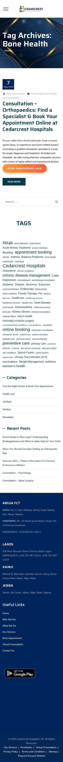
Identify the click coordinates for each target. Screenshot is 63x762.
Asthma (15, 256)
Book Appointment (12, 638)
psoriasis (52, 344)
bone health (50, 257)
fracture (47, 294)
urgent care (8, 357)
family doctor (41, 289)
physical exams (23, 339)
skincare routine (49, 348)
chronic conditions (25, 271)
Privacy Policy (10, 751)
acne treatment (21, 243)
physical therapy (39, 339)
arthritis (6, 257)
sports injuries (42, 353)
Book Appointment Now (25, 168)
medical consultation (40, 312)
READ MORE (14, 181)
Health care (9, 394)
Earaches (44, 284)
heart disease (42, 302)
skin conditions (9, 353)
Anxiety (8, 252)
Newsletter (8, 417)
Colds (55, 275)
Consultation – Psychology (17, 472)
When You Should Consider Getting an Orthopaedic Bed (30, 451)
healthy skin (27, 303)
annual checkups (40, 248)
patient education (40, 334)
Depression (9, 279)
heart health (8, 307)
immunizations (23, 307)
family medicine (10, 294)
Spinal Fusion (26, 352)
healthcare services (11, 303)
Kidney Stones (21, 311)
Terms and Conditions (33, 751)
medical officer (9, 316)
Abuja (8, 243)
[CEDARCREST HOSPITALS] (31, 9)
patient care (25, 334)
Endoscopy (27, 288)
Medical (7, 409)
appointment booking (33, 252)
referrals (6, 348)
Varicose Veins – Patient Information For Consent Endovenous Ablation (29, 463)
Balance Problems (32, 256)
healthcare (18, 297)
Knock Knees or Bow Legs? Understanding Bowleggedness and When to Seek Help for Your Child (31, 439)
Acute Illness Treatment (16, 247)
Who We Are (9, 619)
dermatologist (24, 280)
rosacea (15, 348)
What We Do (9, 625)
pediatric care (9, 339)
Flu (40, 293)
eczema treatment (11, 289)
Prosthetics (26, 747)
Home (6, 50)
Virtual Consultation (13, 644)
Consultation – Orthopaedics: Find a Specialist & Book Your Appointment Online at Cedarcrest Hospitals (30, 116)
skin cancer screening (30, 348)
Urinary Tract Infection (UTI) (30, 357)
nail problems (35, 325)
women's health (14, 366)
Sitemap (53, 751)
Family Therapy (27, 293)
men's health (24, 316)
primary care (38, 343)
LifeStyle (7, 401)
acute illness (35, 243)
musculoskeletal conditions (15, 325)
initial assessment (42, 307)
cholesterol (9, 270)
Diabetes (8, 284)
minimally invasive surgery (18, 320)
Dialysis (19, 284)
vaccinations (10, 361)
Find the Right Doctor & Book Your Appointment (28, 386)
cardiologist (8, 261)
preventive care (16, 343)
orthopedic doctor (10, 334)
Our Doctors (9, 632)
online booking (16, 329)
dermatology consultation (43, 280)
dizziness (31, 284)
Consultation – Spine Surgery (18, 480)
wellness (50, 361)
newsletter (47, 325)
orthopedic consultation (42, 330)
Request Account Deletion (31, 755)
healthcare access (34, 298)
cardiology (19, 261)
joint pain (7, 312)
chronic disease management (26, 275)
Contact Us (8, 650)
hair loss (6, 298)
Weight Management (31, 361)
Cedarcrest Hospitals (15, 94)
